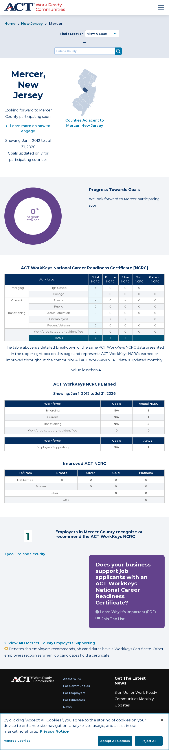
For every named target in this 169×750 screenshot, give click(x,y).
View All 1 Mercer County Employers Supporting (51, 643)
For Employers (74, 693)
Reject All (148, 741)
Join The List (113, 619)
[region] (84, 731)
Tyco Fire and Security (24, 554)
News (67, 707)
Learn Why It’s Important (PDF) (128, 612)
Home (10, 24)
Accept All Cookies (115, 741)
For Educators (74, 700)
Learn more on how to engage (29, 128)
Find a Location (71, 33)
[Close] (162, 720)
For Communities (76, 686)
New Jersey (32, 24)
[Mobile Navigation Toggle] (161, 7)
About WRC (72, 679)
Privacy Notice (54, 731)
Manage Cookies (17, 740)
